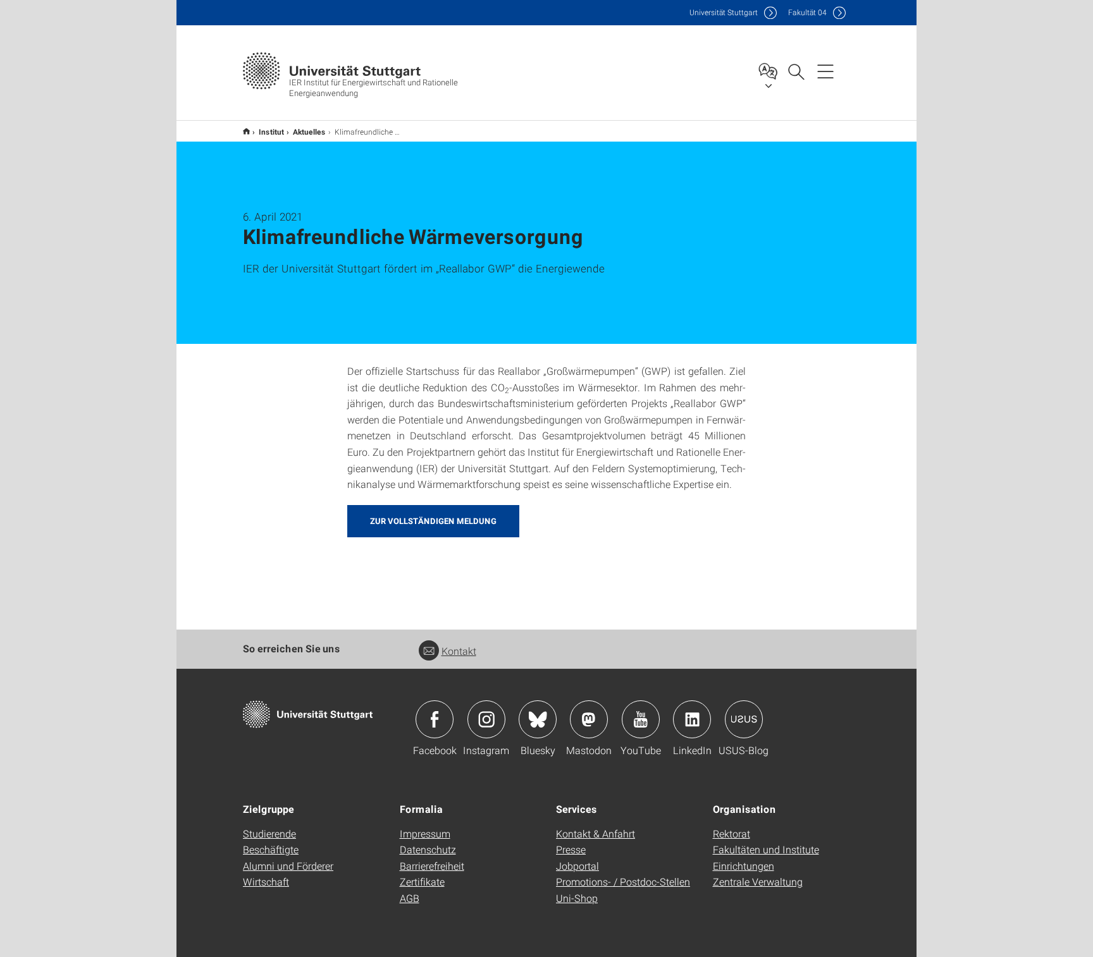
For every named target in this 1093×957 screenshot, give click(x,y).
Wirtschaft (266, 881)
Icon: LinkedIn (692, 719)
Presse (571, 849)
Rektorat (731, 833)
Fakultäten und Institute (766, 849)
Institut (271, 131)
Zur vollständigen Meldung (433, 521)
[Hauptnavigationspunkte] (825, 71)
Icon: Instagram (486, 719)
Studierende (269, 833)
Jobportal (577, 865)
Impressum (425, 833)
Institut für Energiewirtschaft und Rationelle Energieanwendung (246, 131)
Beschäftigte (271, 849)
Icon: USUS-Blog (744, 719)
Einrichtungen (743, 865)
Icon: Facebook (435, 719)
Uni (723, 12)
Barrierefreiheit (432, 865)
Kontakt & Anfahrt (595, 833)
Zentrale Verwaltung (758, 881)
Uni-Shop (577, 898)
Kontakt (459, 650)
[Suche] (795, 71)
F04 (807, 12)
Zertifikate (422, 881)
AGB (409, 898)
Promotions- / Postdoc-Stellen (623, 881)
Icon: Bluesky (538, 719)
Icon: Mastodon (589, 719)
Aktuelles (309, 131)
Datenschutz (428, 849)
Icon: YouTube (641, 719)
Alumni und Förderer (288, 865)
